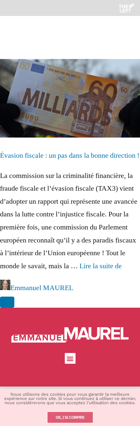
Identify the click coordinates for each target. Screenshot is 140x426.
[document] (70, 213)
